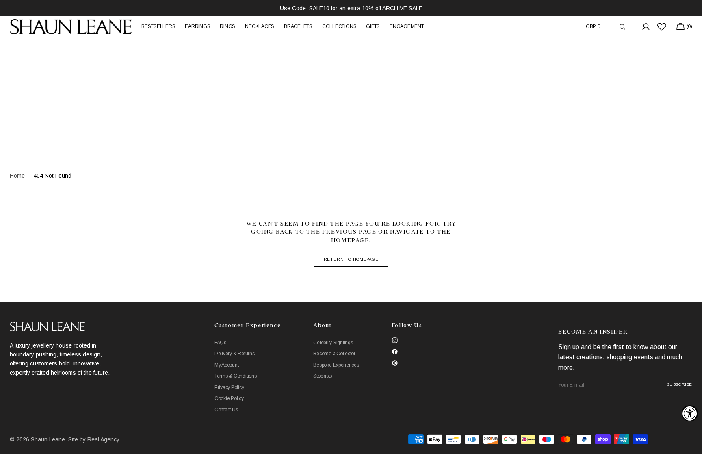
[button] (593, 26)
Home (17, 175)
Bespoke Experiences (336, 365)
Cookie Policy (229, 398)
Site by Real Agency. (94, 439)
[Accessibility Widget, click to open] (690, 413)
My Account (226, 365)
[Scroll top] (690, 442)
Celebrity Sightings (333, 342)
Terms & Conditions (235, 376)
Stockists (322, 376)
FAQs (220, 342)
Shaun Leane (48, 439)
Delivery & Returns (234, 353)
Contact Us (226, 410)
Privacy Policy (229, 387)
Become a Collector (334, 353)
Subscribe (679, 384)
